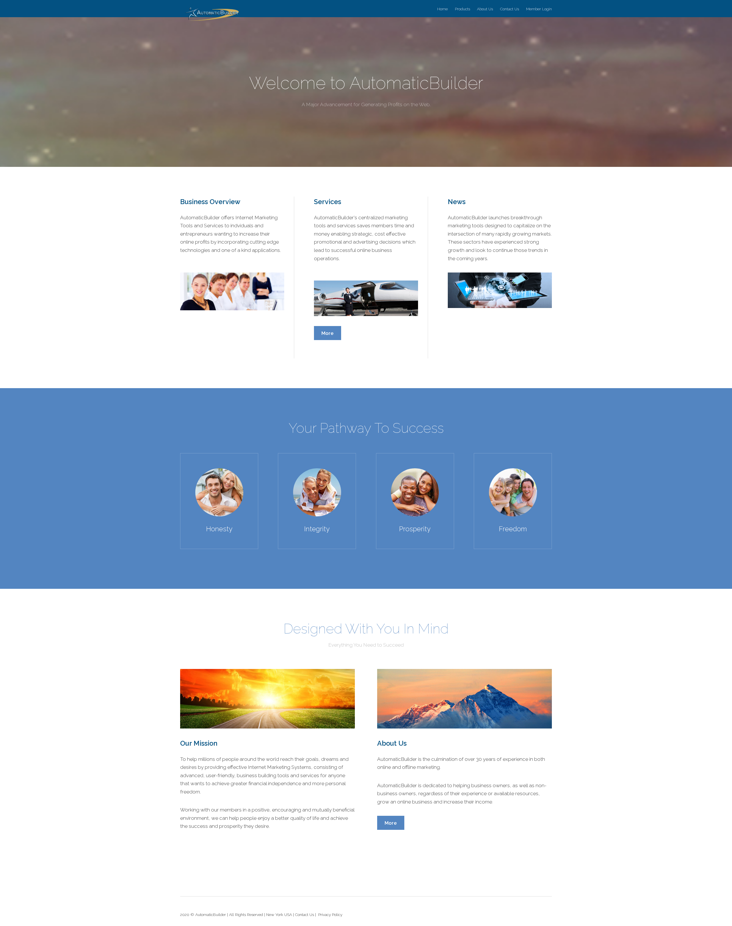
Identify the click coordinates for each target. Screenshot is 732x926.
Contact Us (509, 9)
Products (462, 9)
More (327, 333)
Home (442, 9)
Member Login (539, 9)
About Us (485, 9)
